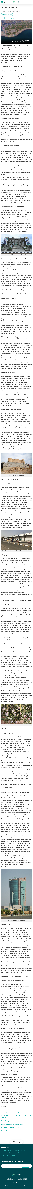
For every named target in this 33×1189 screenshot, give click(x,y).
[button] (31, 2)
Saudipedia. (4, 1131)
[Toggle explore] (5, 2)
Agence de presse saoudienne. (10, 1127)
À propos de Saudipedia (7, 1150)
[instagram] (13, 1182)
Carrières (13, 1155)
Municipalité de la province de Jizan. (12, 1124)
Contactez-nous (5, 1155)
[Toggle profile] (2, 2)
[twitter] (19, 1182)
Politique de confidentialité (8, 1152)
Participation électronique (23, 1152)
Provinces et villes (7, 14)
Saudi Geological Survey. (8, 1121)
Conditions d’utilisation (20, 1150)
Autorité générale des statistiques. (11, 1112)
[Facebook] (16, 1182)
